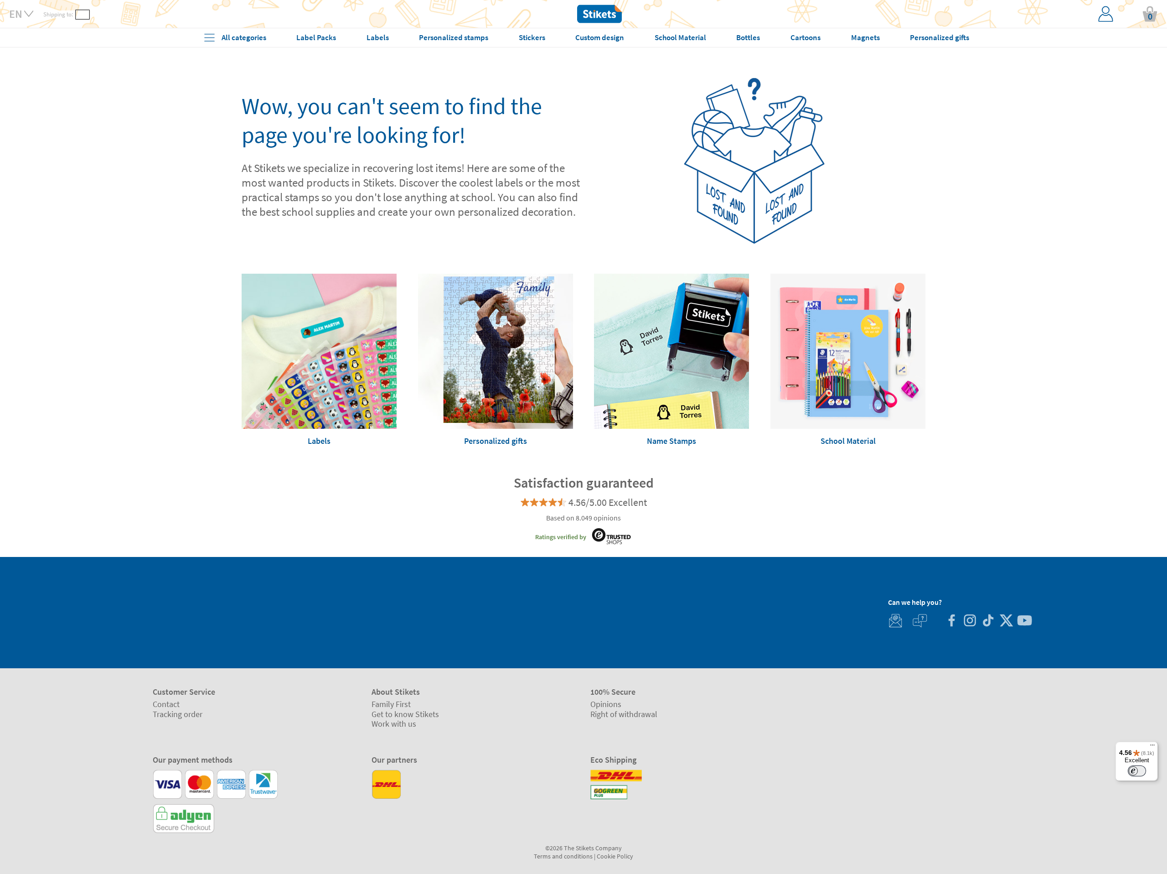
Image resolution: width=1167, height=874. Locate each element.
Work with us (394, 723)
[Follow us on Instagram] (969, 621)
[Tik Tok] (988, 621)
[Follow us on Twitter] (1006, 621)
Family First (391, 704)
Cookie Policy (615, 856)
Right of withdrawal (623, 714)
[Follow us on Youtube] (1024, 621)
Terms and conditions (563, 856)
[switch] (1137, 770)
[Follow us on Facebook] (951, 621)
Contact (166, 704)
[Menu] (1152, 747)
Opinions (605, 704)
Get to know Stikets (405, 714)
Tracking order (177, 714)
